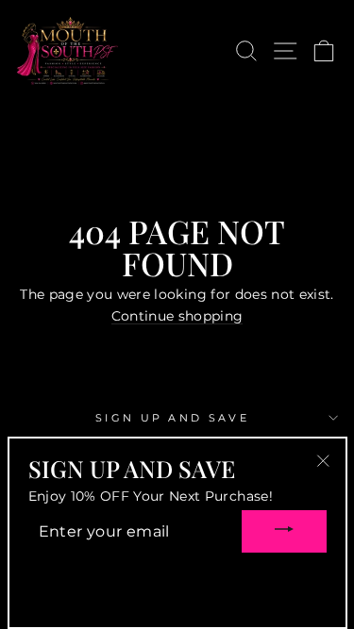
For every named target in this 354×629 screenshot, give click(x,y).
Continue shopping (177, 316)
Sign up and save (172, 417)
